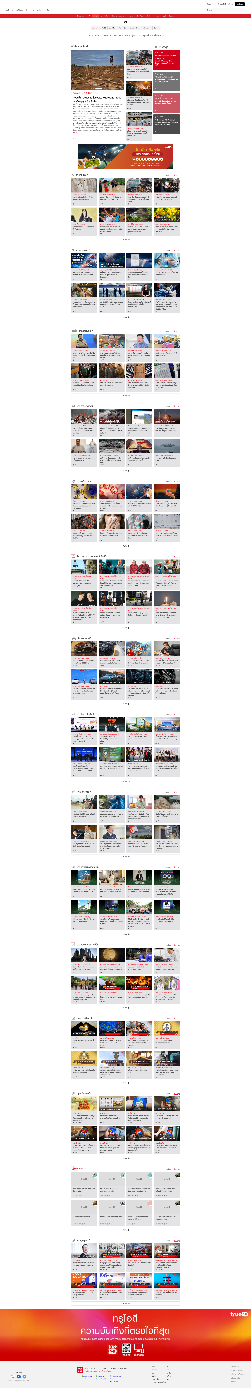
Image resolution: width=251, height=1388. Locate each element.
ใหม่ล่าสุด (177, 175)
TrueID (12, 4)
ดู (12, 10)
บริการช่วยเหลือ (235, 1378)
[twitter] (24, 1377)
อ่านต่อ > (75, 132)
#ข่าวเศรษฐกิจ (78, 93)
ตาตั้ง (39, 10)
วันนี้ (7, 10)
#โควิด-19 (76, 501)
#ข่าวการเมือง (77, 351)
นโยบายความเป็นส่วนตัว (238, 1374)
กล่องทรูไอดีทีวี (156, 1379)
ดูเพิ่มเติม (124, 239)
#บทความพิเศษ (132, 993)
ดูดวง (157, 16)
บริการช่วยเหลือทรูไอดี (159, 1382)
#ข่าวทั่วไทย (130, 67)
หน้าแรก (94, 28)
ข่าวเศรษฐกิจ (134, 28)
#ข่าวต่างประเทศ (77, 426)
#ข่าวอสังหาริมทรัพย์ (79, 965)
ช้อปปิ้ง (154, 1376)
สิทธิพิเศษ (19, 10)
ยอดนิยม (168, 175)
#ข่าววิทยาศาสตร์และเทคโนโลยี (165, 55)
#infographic (76, 1260)
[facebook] (19, 1377)
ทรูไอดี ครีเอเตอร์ (168, 16)
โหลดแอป (209, 4)
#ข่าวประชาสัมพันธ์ (78, 734)
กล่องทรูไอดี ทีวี (221, 4)
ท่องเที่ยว (140, 16)
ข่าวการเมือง (123, 28)
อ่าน (27, 10)
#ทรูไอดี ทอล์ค (77, 1113)
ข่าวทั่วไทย (112, 28)
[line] (13, 1377)
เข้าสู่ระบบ (240, 4)
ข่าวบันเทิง (104, 16)
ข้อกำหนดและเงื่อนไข (237, 1371)
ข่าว (95, 16)
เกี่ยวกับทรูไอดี (235, 1367)
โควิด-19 (103, 28)
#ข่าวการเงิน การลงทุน (79, 887)
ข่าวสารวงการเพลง (118, 16)
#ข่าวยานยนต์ (77, 658)
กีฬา (89, 16)
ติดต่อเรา (233, 1382)
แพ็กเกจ (169, 1376)
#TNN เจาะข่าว (131, 129)
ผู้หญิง (149, 16)
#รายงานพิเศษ (132, 1038)
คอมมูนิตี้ (170, 1379)
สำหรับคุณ (80, 16)
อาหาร (131, 16)
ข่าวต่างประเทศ (146, 28)
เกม (33, 10)
